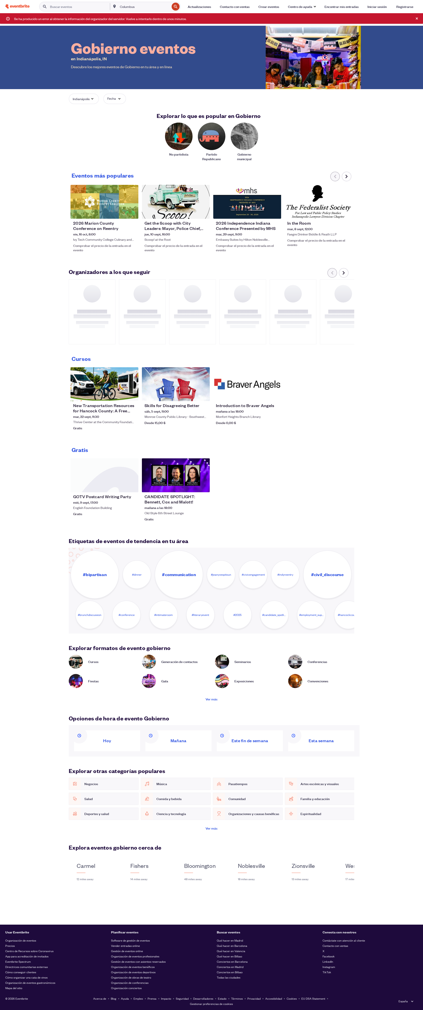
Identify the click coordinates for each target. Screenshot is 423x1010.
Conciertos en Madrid (230, 967)
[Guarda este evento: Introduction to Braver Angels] (264, 395)
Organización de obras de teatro (131, 977)
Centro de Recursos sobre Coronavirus (29, 951)
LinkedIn (328, 961)
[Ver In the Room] (318, 202)
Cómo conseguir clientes (20, 972)
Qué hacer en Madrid (230, 940)
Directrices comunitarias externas (26, 967)
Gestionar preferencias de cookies (211, 1004)
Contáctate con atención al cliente (344, 940)
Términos (237, 998)
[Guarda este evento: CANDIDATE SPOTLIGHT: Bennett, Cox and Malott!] (193, 486)
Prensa (152, 998)
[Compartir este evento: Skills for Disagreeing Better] (203, 395)
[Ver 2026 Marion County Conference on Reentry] (104, 202)
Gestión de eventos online (127, 951)
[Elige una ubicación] (114, 6)
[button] (301, 6)
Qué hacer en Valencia (231, 951)
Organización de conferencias (129, 983)
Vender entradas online (125, 946)
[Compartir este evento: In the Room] (346, 212)
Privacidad (254, 998)
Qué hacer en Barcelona (232, 946)
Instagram (329, 967)
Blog (113, 998)
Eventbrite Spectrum (18, 961)
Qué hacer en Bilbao (229, 956)
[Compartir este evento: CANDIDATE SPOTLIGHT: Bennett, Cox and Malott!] (203, 486)
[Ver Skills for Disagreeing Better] (176, 384)
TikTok (327, 972)
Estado (222, 998)
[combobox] (144, 7)
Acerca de (99, 998)
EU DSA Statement (313, 998)
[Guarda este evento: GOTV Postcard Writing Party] (121, 486)
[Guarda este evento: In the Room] (335, 212)
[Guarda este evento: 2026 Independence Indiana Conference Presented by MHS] (264, 212)
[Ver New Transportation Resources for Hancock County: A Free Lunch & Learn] (104, 384)
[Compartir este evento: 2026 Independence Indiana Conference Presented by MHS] (275, 212)
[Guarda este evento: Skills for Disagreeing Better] (193, 395)
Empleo (138, 998)
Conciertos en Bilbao (230, 972)
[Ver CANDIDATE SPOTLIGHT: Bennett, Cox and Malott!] (176, 475)
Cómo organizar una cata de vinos (26, 977)
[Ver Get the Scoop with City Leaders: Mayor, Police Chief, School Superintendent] (176, 202)
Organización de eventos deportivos (133, 972)
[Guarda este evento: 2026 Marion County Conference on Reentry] (121, 212)
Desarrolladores (203, 998)
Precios (10, 946)
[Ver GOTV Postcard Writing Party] (104, 475)
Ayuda (125, 998)
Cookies (292, 998)
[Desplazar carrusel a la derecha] (346, 176)
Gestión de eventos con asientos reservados (138, 961)
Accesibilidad (273, 998)
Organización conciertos (126, 988)
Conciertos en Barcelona (232, 961)
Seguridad (182, 998)
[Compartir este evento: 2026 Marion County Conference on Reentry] (132, 212)
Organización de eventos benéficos (133, 967)
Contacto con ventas (335, 946)
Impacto (166, 998)
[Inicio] (17, 6)
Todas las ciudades (228, 977)
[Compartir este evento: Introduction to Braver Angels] (275, 395)
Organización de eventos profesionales (135, 956)
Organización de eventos (20, 940)
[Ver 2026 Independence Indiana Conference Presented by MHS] (247, 202)
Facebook (329, 956)
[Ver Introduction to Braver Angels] (247, 384)
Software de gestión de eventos (130, 940)
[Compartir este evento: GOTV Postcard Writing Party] (132, 486)
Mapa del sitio (13, 988)
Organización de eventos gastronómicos (30, 983)
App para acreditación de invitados (26, 956)
